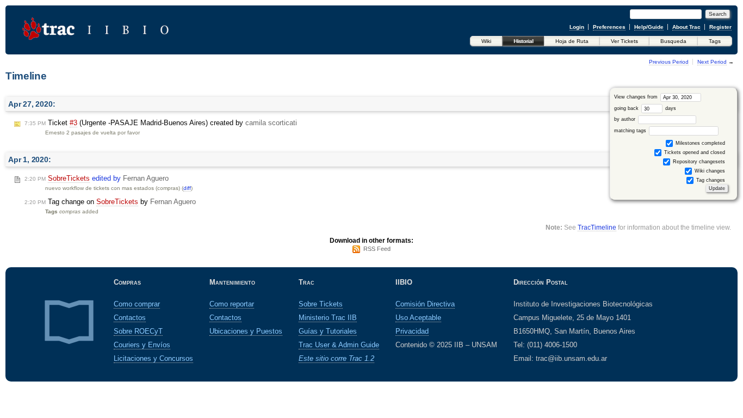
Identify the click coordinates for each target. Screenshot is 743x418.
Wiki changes (709, 171)
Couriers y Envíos (142, 345)
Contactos (130, 318)
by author (625, 119)
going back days (645, 108)
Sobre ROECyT (138, 331)
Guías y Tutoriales (328, 331)
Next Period (712, 62)
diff (187, 188)
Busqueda (673, 41)
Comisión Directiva (425, 304)
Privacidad (412, 331)
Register (720, 27)
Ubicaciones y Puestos (245, 331)
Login (576, 27)
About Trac (686, 27)
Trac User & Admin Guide (339, 345)
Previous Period (669, 62)
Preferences (609, 27)
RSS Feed (377, 248)
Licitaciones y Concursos (153, 358)
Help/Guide (649, 27)
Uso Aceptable (418, 318)
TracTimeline (597, 227)
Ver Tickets (624, 41)
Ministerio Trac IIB (328, 318)
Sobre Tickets (321, 304)
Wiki (486, 41)
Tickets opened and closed (693, 152)
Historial (523, 41)
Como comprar (137, 304)
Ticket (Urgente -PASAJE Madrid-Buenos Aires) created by (160, 123)
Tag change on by (110, 202)
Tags (715, 41)
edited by (96, 178)
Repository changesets (698, 161)
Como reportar (231, 304)
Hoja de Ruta (572, 41)
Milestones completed (699, 143)
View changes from (636, 97)
